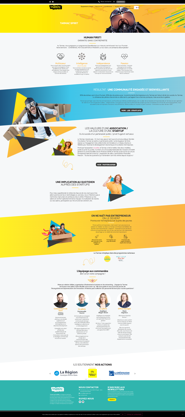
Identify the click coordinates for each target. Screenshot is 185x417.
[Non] (182, 414)
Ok (123, 414)
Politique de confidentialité (134, 414)
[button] (94, 6)
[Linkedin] (50, 1)
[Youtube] (52, 1)
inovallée (96, 148)
